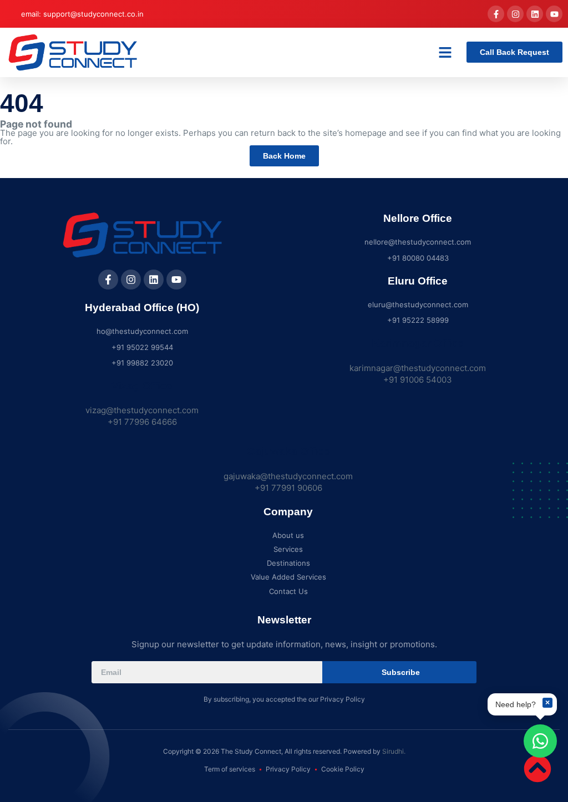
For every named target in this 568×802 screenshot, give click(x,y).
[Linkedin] (534, 14)
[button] (445, 52)
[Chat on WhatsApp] (540, 741)
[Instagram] (515, 14)
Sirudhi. (393, 751)
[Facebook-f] (496, 14)
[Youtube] (554, 14)
